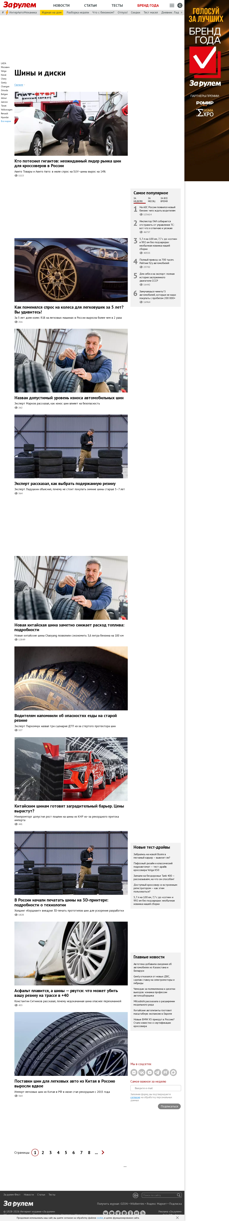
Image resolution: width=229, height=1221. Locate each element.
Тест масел (151, 12)
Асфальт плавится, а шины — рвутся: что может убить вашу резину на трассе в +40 (66, 993)
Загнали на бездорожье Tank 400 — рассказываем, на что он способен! (154, 877)
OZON (124, 1204)
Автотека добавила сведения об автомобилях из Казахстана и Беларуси (153, 967)
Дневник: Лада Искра (175, 12)
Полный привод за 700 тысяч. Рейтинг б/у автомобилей (156, 261)
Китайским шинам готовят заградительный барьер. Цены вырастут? (69, 808)
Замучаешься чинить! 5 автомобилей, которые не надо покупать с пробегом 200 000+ (157, 295)
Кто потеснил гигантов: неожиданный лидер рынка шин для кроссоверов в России (67, 163)
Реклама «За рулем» (170, 1211)
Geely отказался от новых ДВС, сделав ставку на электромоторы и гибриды (154, 980)
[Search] (179, 1195)
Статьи (90, 5)
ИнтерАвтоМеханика (23, 12)
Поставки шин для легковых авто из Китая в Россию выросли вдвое (64, 1083)
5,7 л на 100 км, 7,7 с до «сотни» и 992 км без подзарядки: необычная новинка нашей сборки (158, 244)
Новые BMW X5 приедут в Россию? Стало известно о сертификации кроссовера (154, 1023)
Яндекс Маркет (157, 1204)
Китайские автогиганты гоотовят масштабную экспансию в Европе (153, 1012)
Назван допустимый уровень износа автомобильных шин (69, 397)
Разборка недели (78, 12)
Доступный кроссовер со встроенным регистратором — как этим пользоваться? (155, 888)
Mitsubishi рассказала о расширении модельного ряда (154, 1002)
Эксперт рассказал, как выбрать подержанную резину (65, 483)
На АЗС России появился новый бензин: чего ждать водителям (157, 208)
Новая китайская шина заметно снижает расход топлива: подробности (69, 627)
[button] (177, 1218)
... (96, 1152)
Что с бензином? (103, 12)
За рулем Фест (12, 1194)
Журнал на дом (52, 12)
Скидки (135, 12)
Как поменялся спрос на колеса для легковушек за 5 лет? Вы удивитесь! (69, 309)
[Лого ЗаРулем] (19, 5)
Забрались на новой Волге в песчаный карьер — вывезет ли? (152, 855)
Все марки (6, 121)
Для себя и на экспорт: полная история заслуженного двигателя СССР (157, 277)
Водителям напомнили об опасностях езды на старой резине (65, 718)
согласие (135, 1097)
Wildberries (137, 1204)
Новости (61, 5)
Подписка (175, 1204)
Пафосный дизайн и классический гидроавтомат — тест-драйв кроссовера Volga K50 (153, 867)
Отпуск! (123, 12)
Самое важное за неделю (148, 1081)
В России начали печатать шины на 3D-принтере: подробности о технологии (61, 902)
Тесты (117, 5)
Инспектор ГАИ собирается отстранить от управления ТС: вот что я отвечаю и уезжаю (156, 224)
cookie (100, 1217)
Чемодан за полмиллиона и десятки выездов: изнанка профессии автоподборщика (154, 992)
